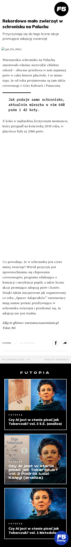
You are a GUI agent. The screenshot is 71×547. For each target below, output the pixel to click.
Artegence (62, 359)
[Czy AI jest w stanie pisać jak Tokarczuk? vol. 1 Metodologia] (35, 503)
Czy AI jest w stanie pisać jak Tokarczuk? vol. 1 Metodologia (35, 530)
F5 (28, 359)
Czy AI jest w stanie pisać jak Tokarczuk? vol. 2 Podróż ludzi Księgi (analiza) (33, 472)
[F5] (61, 9)
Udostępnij (68, 342)
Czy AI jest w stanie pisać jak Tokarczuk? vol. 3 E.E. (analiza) (35, 422)
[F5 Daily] (61, 538)
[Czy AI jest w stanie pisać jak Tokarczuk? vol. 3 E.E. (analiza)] (35, 394)
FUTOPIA (6, 343)
